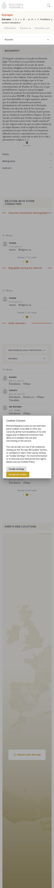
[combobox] (27, 39)
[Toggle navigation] (48, 5)
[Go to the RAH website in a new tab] (4, 5)
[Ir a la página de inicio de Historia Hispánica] (14, 5)
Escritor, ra (25, 28)
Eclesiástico (10, 28)
